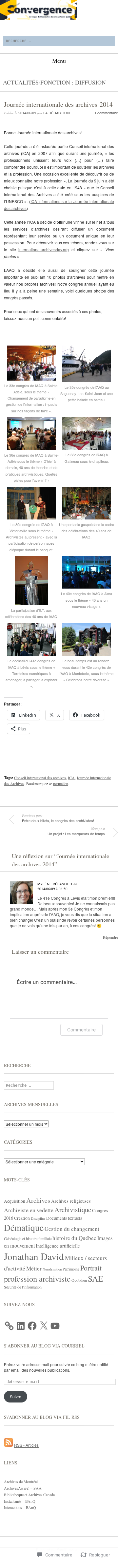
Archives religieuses (71, 1201)
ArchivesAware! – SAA (23, 1488)
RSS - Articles (26, 1445)
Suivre (15, 1396)
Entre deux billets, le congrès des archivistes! (58, 818)
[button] (31, 380)
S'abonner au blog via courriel (44, 1346)
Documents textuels (64, 1218)
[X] (43, 1326)
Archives (38, 1200)
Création (22, 1218)
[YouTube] (55, 1326)
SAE (95, 1278)
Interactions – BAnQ (20, 1507)
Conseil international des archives (40, 777)
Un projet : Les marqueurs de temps (76, 831)
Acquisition (14, 1201)
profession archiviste (37, 1278)
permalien (60, 783)
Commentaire (81, 1029)
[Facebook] (32, 1326)
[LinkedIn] (20, 1326)
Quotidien (79, 1280)
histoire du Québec (74, 1238)
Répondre (110, 937)
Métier (34, 1268)
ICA (71, 777)
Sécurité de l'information (23, 1286)
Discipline (38, 1218)
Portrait (91, 1267)
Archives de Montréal (21, 1481)
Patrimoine (71, 1268)
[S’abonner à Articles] (8, 1445)
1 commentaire (106, 112)
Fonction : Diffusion (73, 82)
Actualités (21, 82)
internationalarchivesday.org (43, 249)
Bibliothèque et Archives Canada (29, 1494)
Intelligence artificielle (58, 1246)
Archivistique (72, 1209)
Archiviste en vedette (28, 1210)
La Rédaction (56, 112)
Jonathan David (34, 1256)
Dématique (24, 1227)
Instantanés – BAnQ (19, 1501)
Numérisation (52, 1269)
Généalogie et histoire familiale (27, 1238)
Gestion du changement (72, 1229)
